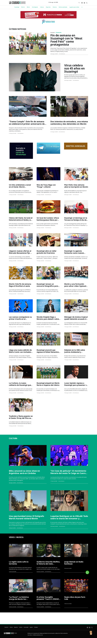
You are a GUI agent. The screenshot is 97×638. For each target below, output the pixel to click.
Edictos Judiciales (63, 7)
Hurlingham (35, 7)
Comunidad (26, 627)
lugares (31, 627)
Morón (23, 7)
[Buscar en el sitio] (79, 3)
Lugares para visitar (74, 7)
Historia (55, 7)
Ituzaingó (16, 7)
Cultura (42, 7)
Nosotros (6, 627)
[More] (82, 7)
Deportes (48, 7)
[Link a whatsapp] (87, 572)
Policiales (36, 627)
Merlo (28, 7)
